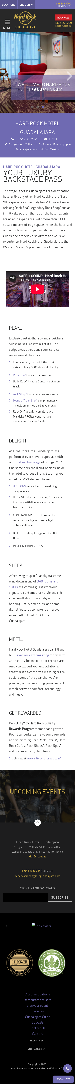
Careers (37, 1033)
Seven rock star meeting (32, 654)
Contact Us (37, 1027)
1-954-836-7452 (26, 139)
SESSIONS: (19, 486)
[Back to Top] (37, 822)
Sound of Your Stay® (24, 400)
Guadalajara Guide (37, 1016)
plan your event (37, 1005)
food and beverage (27, 462)
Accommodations (37, 994)
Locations (8, 4)
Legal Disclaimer (36, 1048)
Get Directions (37, 856)
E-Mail (53, 139)
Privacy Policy (36, 1040)
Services (37, 1010)
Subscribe (60, 897)
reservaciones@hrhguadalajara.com (37, 876)
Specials (38, 1022)
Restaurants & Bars (37, 999)
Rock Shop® (19, 394)
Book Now (63, 17)
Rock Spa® (19, 375)
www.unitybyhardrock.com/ (44, 758)
